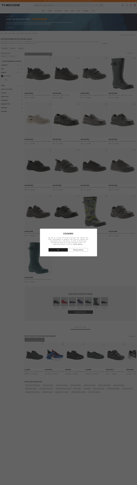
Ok (58, 250)
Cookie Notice (77, 244)
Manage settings (78, 250)
